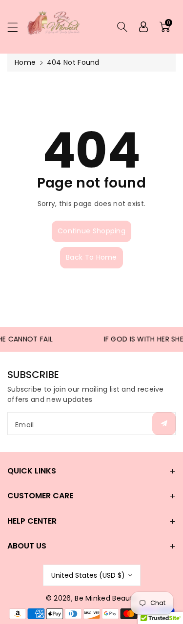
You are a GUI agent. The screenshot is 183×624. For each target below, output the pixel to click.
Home (25, 62)
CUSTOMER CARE (40, 495)
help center (32, 521)
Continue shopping (91, 231)
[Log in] (143, 27)
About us (26, 545)
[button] (17, 27)
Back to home (91, 257)
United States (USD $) (88, 575)
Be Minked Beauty (106, 598)
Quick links (31, 470)
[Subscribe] (164, 423)
